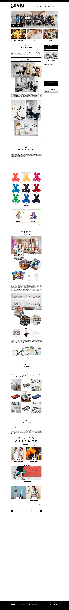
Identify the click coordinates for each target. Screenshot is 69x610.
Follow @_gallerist (54, 84)
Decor (41, 6)
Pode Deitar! (26, 366)
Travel (49, 6)
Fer (28, 49)
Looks (57, 6)
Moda (37, 6)
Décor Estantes (26, 232)
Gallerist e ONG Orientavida (26, 149)
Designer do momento (26, 47)
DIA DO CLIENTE (26, 422)
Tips (53, 6)
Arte (45, 6)
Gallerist (28, 151)
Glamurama (34, 154)
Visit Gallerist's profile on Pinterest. (49, 64)
